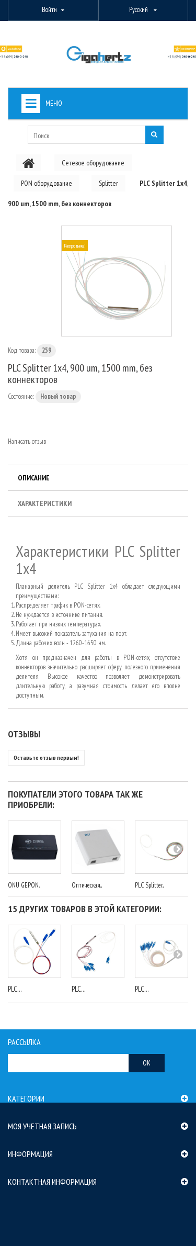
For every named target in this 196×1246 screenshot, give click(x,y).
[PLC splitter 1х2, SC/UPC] (34, 951)
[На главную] (28, 162)
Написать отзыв (27, 441)
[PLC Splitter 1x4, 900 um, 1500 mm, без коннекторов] (116, 281)
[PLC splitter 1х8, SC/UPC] (161, 951)
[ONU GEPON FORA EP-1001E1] (34, 847)
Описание (34, 477)
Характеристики (45, 503)
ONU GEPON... (24, 885)
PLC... (15, 989)
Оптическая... (87, 885)
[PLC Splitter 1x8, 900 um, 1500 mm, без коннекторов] (161, 847)
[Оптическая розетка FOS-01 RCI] (98, 847)
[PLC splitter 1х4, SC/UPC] (98, 951)
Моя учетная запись (42, 1126)
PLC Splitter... (149, 885)
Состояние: (21, 396)
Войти (49, 9)
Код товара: (22, 350)
